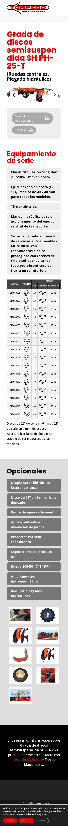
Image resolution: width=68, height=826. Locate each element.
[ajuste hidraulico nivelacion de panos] (47, 642)
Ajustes (41, 820)
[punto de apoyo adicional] (20, 642)
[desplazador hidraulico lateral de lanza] (20, 622)
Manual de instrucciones (24, 118)
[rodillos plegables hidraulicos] (20, 702)
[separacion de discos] (47, 662)
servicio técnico (26, 759)
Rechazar (26, 820)
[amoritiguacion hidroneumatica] (47, 682)
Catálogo (21, 130)
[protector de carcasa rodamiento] (20, 662)
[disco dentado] (47, 622)
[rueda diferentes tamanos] (20, 682)
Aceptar (10, 820)
